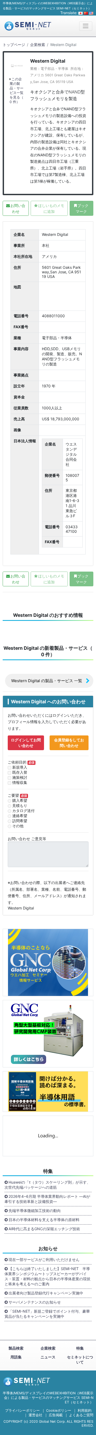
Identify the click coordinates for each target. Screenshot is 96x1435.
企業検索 (37, 44)
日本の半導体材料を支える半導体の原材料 (44, 1219)
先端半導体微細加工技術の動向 (35, 1210)
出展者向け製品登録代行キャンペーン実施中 (46, 1293)
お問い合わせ (17, 208)
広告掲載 (56, 1415)
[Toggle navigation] (85, 26)
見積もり (19, 805)
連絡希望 (19, 815)
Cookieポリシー (58, 1410)
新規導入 (19, 767)
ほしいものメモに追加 (51, 208)
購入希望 (19, 800)
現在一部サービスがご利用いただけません (44, 1259)
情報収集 (19, 782)
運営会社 (35, 1415)
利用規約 (84, 1410)
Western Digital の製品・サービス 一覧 (46, 680)
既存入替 (19, 772)
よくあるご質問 (81, 1415)
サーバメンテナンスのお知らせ (35, 1302)
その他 (17, 826)
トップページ (14, 44)
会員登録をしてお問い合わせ (69, 743)
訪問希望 (19, 820)
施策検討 (19, 777)
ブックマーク (82, 208)
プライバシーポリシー (22, 1410)
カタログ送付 (23, 810)
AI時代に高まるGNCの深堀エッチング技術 (44, 1228)
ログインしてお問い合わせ (26, 743)
